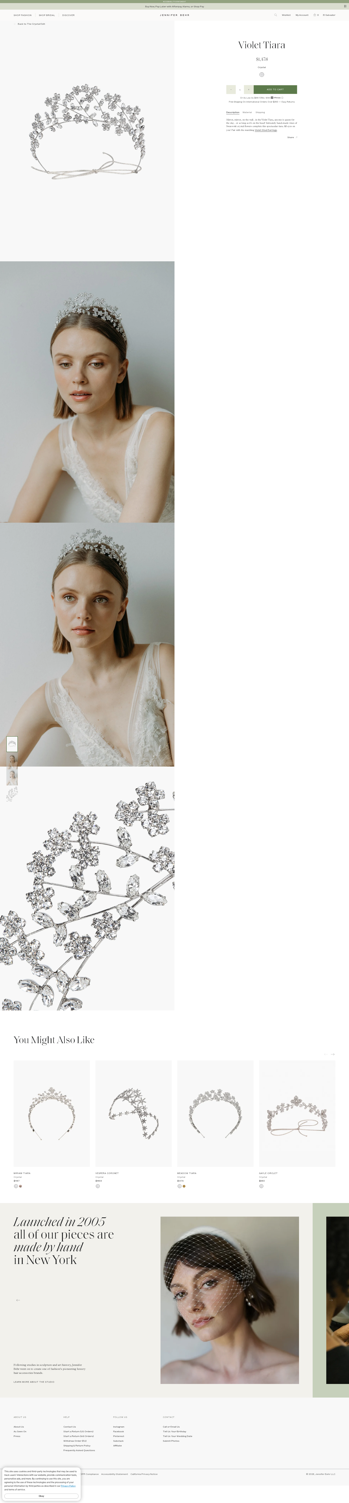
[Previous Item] (326, 1054)
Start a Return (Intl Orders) (78, 1436)
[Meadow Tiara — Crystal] (215, 1113)
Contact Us (69, 1426)
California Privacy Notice (144, 1474)
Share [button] (290, 137)
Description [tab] (232, 112)
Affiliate (117, 1445)
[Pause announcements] (345, 6)
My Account (302, 14)
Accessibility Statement (114, 1474)
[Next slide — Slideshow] (331, 1300)
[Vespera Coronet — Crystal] (133, 1113)
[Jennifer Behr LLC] (174, 15)
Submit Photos (171, 1440)
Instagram (118, 1426)
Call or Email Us (171, 1426)
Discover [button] (68, 15)
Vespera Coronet (107, 1173)
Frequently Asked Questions (79, 1450)
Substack (118, 1440)
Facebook (118, 1431)
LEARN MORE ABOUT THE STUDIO (34, 1382)
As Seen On (20, 1431)
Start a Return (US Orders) (78, 1431)
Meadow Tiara (186, 1173)
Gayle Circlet (268, 1173)
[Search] (276, 14)
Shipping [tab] (260, 112)
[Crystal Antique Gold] (184, 1186)
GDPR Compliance (89, 1474)
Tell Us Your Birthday (174, 1431)
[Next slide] (2, 1018)
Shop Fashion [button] (23, 15)
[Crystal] (262, 74)
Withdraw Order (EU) (75, 1440)
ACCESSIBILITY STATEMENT (174, 2)
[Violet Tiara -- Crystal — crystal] (12, 744)
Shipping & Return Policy (76, 1445)
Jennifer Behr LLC (325, 1474)
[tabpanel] (156, 1300)
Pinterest (118, 1436)
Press (17, 1436)
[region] (174, 6)
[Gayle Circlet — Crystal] (297, 1113)
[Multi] (20, 1186)
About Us (19, 1426)
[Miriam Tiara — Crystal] (52, 1113)
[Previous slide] (2, 1013)
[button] (315, 14)
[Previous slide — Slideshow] (18, 1300)
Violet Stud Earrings (266, 129)
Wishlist (286, 14)
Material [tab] (247, 112)
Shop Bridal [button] (47, 15)
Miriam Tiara (22, 1173)
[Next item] (333, 1054)
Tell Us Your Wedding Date (177, 1436)
